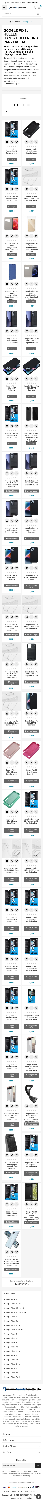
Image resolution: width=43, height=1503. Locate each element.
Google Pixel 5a (11, 1373)
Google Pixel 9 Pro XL (13, 1330)
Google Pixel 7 (10, 1342)
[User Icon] (34, 7)
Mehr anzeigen (13, 84)
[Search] (38, 13)
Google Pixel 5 (10, 1368)
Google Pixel (10, 1294)
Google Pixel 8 (10, 1334)
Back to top (21, 1284)
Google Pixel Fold (12, 1377)
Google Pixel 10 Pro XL (14, 1308)
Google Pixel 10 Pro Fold (15, 1312)
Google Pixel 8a (11, 1338)
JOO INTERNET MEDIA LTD (21, 1495)
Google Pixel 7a (11, 1347)
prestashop (27, 1498)
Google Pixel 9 (10, 1317)
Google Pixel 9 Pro (12, 1325)
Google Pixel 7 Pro (12, 1351)
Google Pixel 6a (11, 1360)
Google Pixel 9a (11, 1321)
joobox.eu (30, 1482)
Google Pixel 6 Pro (12, 1364)
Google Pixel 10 (11, 1299)
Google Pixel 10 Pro (13, 1304)
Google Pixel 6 (10, 1355)
